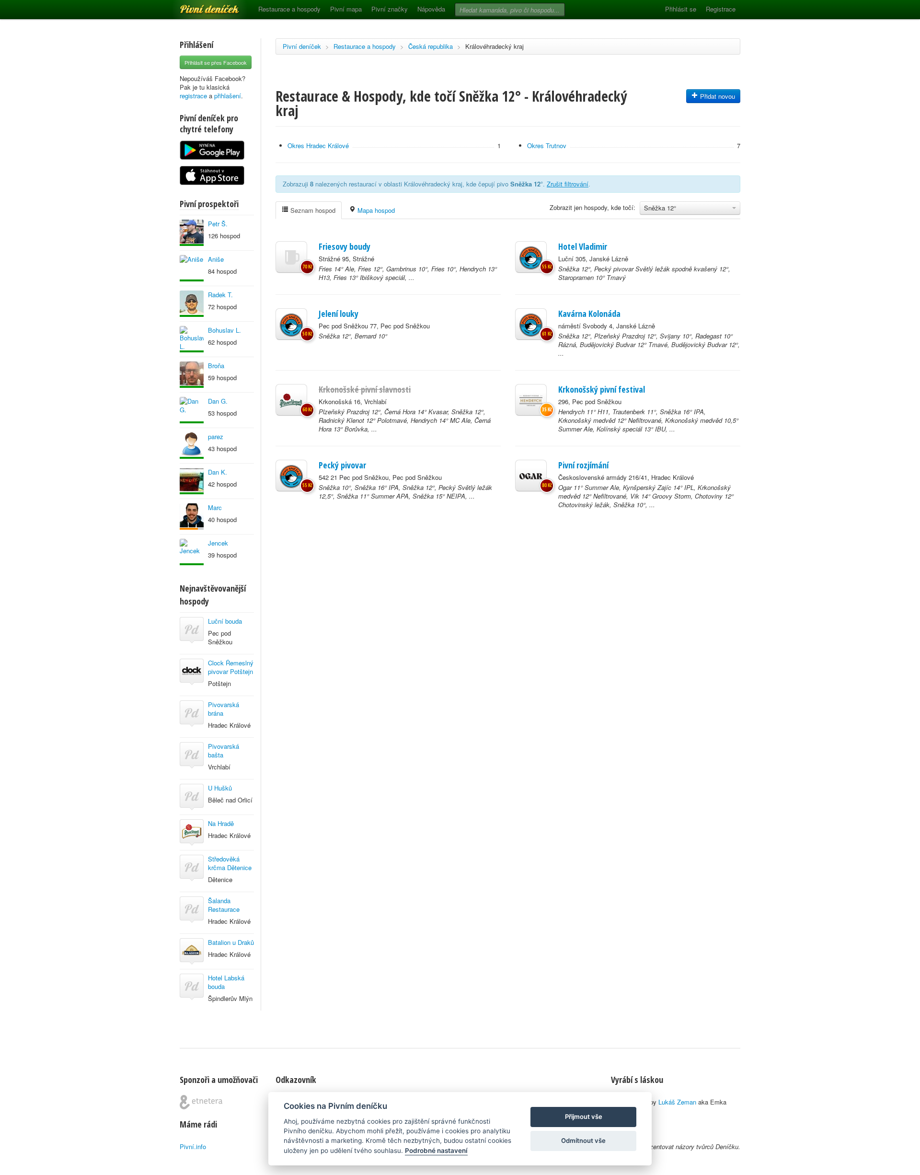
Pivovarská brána (223, 709)
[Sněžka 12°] (531, 257)
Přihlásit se (680, 8)
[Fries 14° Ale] (291, 257)
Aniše (216, 259)
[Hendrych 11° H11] (531, 400)
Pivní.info (193, 1146)
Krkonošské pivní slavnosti (365, 389)
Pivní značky (389, 8)
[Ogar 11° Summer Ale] (531, 475)
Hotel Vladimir (582, 246)
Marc (215, 507)
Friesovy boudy (344, 246)
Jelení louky (338, 313)
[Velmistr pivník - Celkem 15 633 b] (192, 410)
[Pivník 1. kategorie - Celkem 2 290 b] (192, 516)
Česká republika (430, 46)
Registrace (721, 8)
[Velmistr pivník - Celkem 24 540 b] (192, 374)
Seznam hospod (311, 210)
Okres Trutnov (546, 145)
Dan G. (218, 401)
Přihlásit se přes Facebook (215, 62)
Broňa (216, 365)
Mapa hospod (375, 210)
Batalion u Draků (231, 942)
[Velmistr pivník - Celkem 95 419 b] (192, 339)
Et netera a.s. (201, 1102)
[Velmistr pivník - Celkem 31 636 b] (192, 481)
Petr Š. (218, 223)
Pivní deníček (199, 6)
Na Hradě (221, 823)
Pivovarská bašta (223, 750)
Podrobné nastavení (436, 1150)
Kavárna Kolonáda (589, 313)
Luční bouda (225, 621)
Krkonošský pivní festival (601, 389)
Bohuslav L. (224, 330)
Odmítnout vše (583, 1140)
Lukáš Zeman (677, 1101)
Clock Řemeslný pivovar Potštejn (230, 667)
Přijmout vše (583, 1116)
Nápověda (431, 8)
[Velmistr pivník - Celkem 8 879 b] (192, 268)
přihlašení (227, 95)
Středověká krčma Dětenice (230, 863)
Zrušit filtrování (567, 183)
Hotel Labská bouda (226, 982)
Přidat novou (716, 96)
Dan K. (217, 472)
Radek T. (220, 294)
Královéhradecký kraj (494, 46)
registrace (193, 95)
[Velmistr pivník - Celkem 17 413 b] (192, 233)
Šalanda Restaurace (224, 905)
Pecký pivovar (342, 465)
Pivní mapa (346, 8)
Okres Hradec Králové (318, 145)
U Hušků (220, 787)
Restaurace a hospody (289, 8)
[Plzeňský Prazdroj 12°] (291, 400)
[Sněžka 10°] (291, 475)
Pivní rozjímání (583, 465)
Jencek (218, 542)
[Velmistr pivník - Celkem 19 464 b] (192, 304)
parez (215, 436)
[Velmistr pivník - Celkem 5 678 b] (192, 552)
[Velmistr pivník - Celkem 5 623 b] (192, 445)
